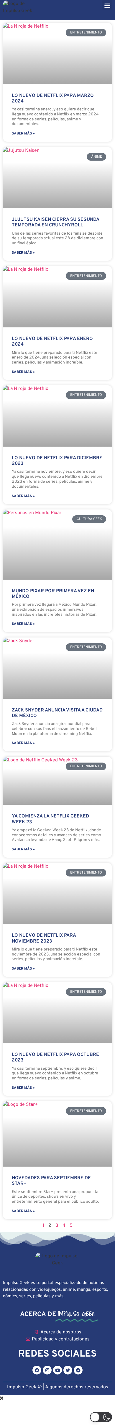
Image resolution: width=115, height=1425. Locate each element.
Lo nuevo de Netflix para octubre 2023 (55, 1057)
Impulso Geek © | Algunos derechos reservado (56, 1387)
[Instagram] (47, 1370)
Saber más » (23, 134)
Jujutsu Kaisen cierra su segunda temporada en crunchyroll (55, 222)
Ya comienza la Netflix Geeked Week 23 (50, 819)
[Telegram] (78, 1370)
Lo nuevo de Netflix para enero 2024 (52, 341)
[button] (107, 5)
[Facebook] (36, 1370)
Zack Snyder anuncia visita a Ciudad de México (57, 713)
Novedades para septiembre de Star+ (51, 1181)
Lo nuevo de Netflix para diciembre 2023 (57, 461)
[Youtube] (57, 1370)
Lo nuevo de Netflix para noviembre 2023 (44, 938)
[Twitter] (67, 1370)
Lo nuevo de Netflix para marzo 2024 (53, 98)
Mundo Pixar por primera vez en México (53, 594)
